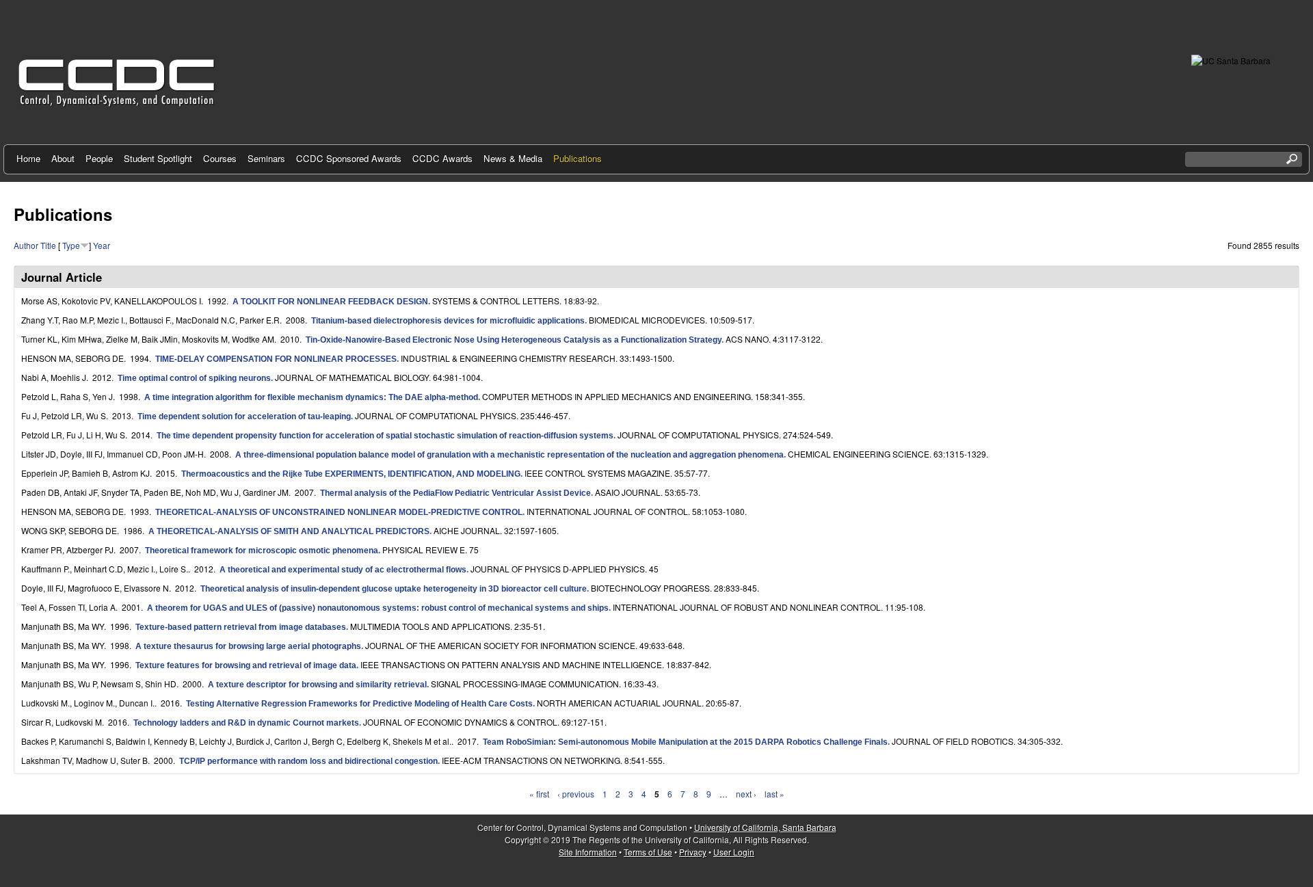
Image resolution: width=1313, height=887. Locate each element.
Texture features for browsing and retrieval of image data (245, 665)
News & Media (512, 158)
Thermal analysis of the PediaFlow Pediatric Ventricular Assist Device (455, 493)
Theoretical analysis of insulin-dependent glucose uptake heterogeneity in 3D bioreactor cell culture (393, 589)
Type (71, 245)
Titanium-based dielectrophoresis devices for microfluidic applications (448, 321)
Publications (577, 158)
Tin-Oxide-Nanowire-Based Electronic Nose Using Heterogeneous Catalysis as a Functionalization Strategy (513, 340)
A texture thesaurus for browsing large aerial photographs (248, 646)
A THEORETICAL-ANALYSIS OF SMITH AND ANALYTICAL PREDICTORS (288, 531)
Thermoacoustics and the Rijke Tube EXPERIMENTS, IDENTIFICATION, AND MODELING (350, 474)
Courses (220, 158)
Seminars (266, 158)
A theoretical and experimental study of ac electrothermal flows (343, 569)
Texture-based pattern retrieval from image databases (240, 627)
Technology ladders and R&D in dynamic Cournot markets (246, 723)
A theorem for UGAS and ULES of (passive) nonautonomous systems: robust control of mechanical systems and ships (378, 608)
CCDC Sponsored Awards (348, 158)
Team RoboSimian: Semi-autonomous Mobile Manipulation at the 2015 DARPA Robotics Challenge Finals (685, 742)
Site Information (588, 852)
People (99, 158)
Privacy (692, 852)
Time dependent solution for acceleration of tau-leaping (244, 416)
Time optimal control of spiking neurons (194, 378)
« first (539, 793)
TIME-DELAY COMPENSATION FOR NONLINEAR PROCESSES (276, 359)
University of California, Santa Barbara (765, 827)
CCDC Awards (442, 158)
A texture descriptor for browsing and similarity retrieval (317, 684)
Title (48, 245)
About (63, 158)
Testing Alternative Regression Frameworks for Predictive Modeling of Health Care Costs (359, 704)
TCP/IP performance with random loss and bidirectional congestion (308, 761)
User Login (733, 852)
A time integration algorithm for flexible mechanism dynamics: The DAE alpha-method (311, 397)
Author (26, 245)
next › (746, 793)
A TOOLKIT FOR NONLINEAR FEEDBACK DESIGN (330, 301)
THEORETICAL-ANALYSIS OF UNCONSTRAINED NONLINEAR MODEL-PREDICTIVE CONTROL (338, 512)
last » (774, 793)
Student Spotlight (158, 158)
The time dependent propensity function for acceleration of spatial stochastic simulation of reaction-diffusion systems (385, 435)
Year (101, 245)
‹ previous (575, 793)
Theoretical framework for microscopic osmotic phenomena (261, 550)
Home (28, 158)
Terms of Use (648, 852)
